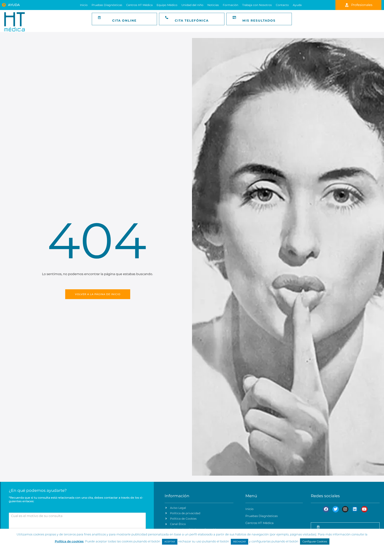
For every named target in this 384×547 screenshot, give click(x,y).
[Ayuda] (4, 5)
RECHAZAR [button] (239, 541)
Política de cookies (69, 541)
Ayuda (14, 5)
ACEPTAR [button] (169, 541)
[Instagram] (345, 509)
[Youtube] (364, 509)
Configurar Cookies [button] (314, 541)
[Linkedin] (355, 509)
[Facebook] (326, 509)
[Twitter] (335, 509)
